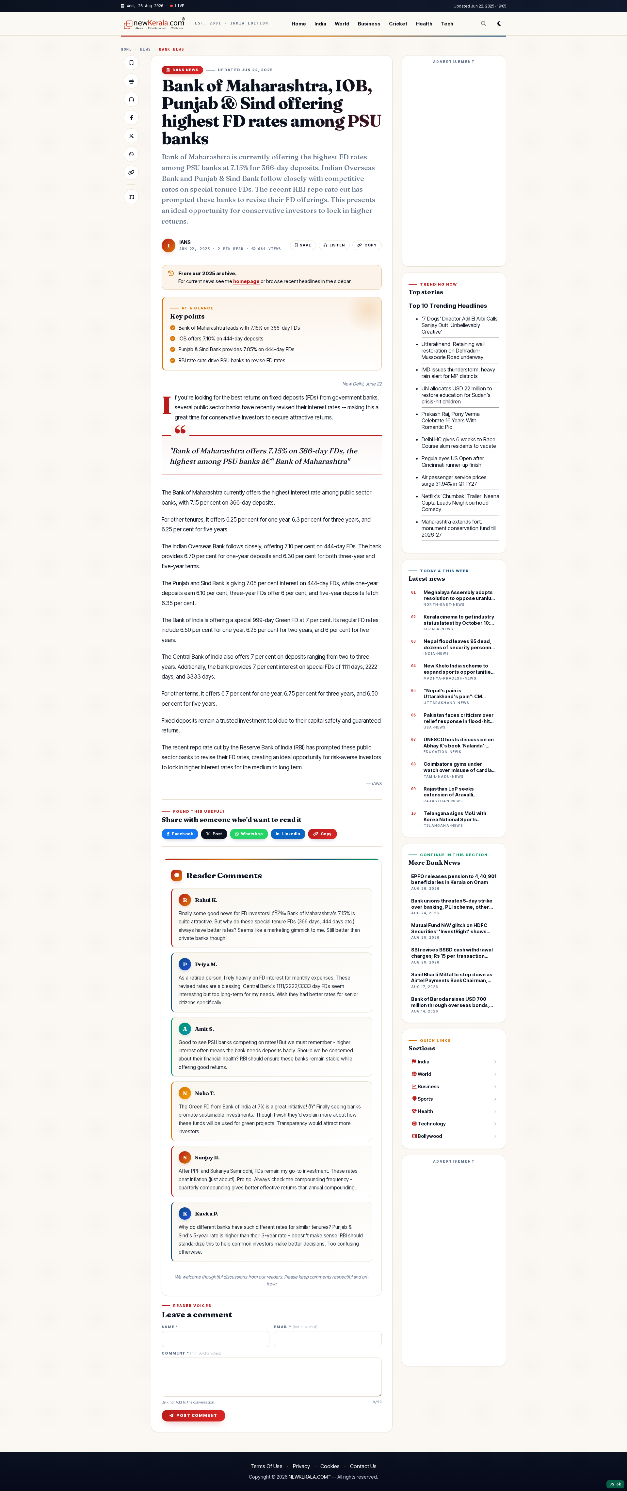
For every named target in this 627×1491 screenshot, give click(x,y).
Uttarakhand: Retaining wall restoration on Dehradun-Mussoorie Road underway (453, 350)
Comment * (191, 1353)
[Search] (483, 23)
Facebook (182, 833)
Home (299, 24)
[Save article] (131, 62)
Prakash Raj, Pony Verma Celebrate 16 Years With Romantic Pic (451, 420)
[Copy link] (131, 172)
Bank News (171, 49)
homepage (246, 281)
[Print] (131, 80)
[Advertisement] (454, 164)
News (145, 49)
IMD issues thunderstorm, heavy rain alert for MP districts (458, 372)
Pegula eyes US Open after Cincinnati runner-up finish (453, 461)
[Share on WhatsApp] (131, 154)
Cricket (398, 24)
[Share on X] (131, 135)
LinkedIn (291, 833)
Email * (295, 1327)
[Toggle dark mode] (499, 23)
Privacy (301, 1466)
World (342, 24)
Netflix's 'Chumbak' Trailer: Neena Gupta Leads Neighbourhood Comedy (460, 502)
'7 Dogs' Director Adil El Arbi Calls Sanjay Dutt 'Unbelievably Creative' (460, 325)
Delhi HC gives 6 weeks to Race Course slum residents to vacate (459, 442)
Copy (326, 833)
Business (369, 24)
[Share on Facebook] (131, 117)
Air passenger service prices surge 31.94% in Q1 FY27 (454, 480)
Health (424, 24)
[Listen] (131, 99)
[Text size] (131, 196)
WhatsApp (252, 833)
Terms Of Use (266, 1466)
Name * (170, 1327)
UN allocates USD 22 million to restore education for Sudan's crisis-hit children (457, 395)
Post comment (196, 1415)
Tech (447, 24)
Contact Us (363, 1466)
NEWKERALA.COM (308, 1477)
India (320, 24)
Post (217, 833)
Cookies (330, 1466)
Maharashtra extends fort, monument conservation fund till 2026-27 (459, 528)
